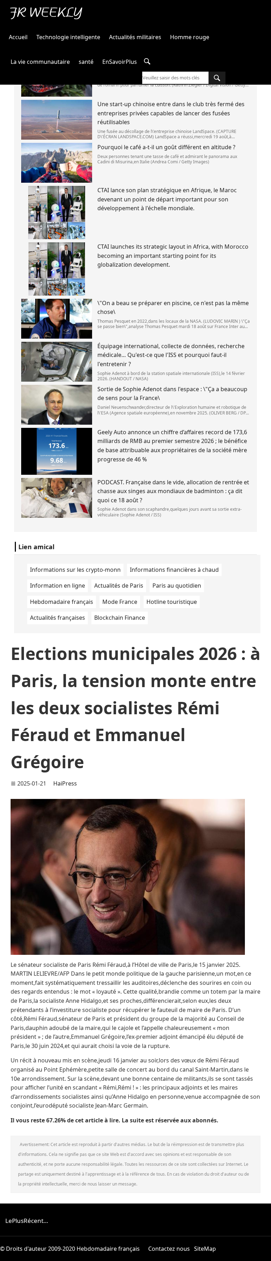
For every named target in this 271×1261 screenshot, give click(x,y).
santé (86, 62)
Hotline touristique (171, 602)
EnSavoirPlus (119, 62)
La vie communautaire (40, 62)
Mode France (119, 602)
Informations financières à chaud (174, 570)
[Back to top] (261, 1251)
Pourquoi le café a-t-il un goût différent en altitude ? (166, 147)
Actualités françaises (57, 618)
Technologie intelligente (68, 37)
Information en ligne (57, 585)
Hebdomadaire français (61, 602)
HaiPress (65, 783)
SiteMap (205, 1249)
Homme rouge (189, 37)
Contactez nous (169, 1249)
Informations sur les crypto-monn (75, 570)
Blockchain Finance (119, 618)
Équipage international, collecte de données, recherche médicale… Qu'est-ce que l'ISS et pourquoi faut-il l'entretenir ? (171, 355)
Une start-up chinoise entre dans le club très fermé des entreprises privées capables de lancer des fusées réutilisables (171, 113)
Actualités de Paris (118, 585)
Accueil (18, 37)
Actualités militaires (135, 37)
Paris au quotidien (176, 585)
